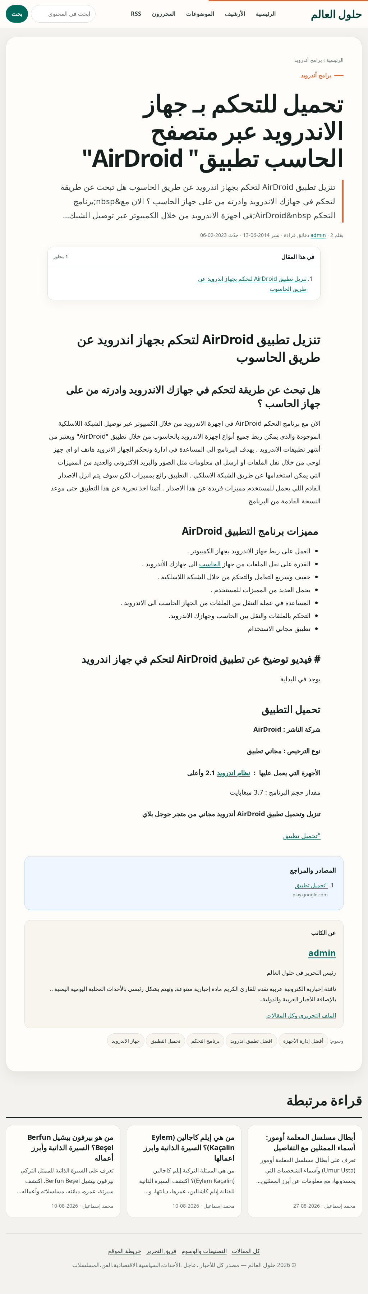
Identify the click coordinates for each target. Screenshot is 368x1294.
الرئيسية (266, 14)
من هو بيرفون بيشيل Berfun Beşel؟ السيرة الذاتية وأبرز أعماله (70, 1147)
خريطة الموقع (124, 1251)
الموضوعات (200, 14)
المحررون (163, 14)
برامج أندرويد (308, 59)
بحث (17, 14)
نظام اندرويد (233, 772)
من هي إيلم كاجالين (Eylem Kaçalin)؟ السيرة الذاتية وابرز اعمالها (188, 1147)
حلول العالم (336, 13)
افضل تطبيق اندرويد (251, 1040)
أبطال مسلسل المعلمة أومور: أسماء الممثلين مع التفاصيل (310, 1142)
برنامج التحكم (205, 1040)
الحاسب (210, 563)
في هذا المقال (184, 257)
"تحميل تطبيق (302, 835)
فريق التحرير (161, 1251)
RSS (136, 14)
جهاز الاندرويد (126, 1040)
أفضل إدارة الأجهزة (303, 1040)
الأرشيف (235, 14)
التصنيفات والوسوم (204, 1251)
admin (318, 235)
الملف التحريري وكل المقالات (301, 1015)
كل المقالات (246, 1251)
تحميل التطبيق (165, 1040)
